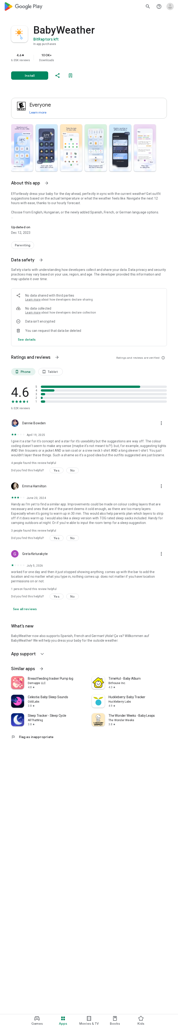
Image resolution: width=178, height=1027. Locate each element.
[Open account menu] (170, 6)
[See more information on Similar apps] (41, 668)
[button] (22, 147)
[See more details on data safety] (27, 339)
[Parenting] (22, 245)
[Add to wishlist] (70, 75)
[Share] (57, 75)
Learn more (37, 112)
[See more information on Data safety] (41, 260)
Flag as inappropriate (32, 737)
